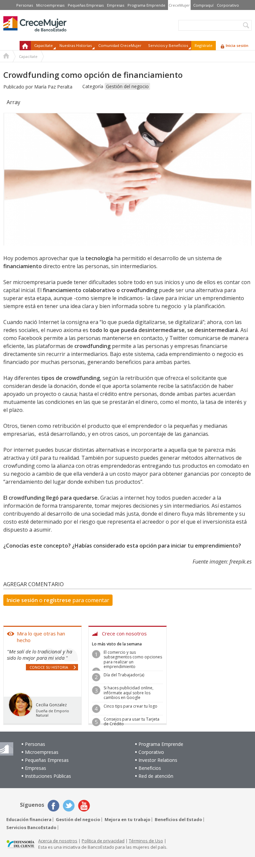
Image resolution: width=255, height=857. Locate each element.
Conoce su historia (49, 667)
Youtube (84, 806)
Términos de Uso (146, 841)
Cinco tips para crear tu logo (130, 706)
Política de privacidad (103, 841)
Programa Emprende (146, 5)
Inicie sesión (22, 600)
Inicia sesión (237, 45)
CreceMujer (179, 5)
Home (6, 57)
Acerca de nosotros (57, 841)
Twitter (69, 806)
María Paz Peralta (53, 87)
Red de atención (155, 776)
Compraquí (203, 5)
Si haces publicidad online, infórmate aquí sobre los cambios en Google (128, 692)
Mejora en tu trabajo (127, 819)
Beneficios (149, 768)
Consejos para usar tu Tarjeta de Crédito (131, 721)
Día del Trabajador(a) (124, 675)
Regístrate (203, 45)
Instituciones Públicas (48, 776)
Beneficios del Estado (178, 819)
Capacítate (28, 56)
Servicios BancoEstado (31, 827)
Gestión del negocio (127, 86)
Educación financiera (28, 819)
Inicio (25, 45)
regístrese (57, 600)
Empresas (115, 5)
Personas (24, 5)
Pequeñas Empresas (86, 5)
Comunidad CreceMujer (119, 45)
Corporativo (228, 5)
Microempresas (50, 5)
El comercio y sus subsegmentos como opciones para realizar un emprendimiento (133, 659)
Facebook (53, 806)
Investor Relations (157, 760)
